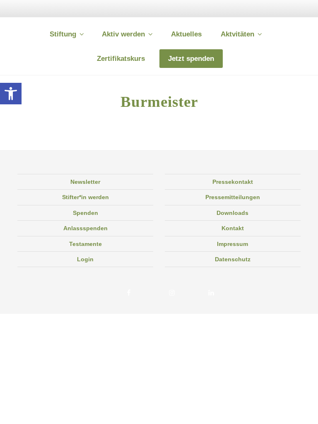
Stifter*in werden (85, 197)
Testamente (85, 244)
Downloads (232, 213)
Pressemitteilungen (232, 197)
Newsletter (85, 181)
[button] (11, 93)
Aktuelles (186, 34)
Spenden (85, 213)
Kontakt (233, 228)
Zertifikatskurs (121, 59)
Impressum (232, 244)
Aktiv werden (123, 34)
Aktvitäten (237, 34)
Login (85, 259)
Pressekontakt (232, 181)
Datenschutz (233, 259)
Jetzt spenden (191, 59)
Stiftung (63, 34)
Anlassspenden (85, 228)
